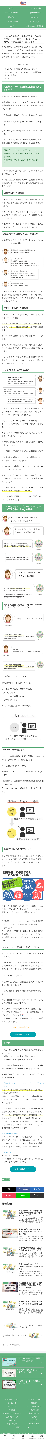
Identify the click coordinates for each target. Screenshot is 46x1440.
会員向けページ (12, 1417)
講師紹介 (34, 1403)
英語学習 (7, 1179)
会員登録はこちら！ (23, 1034)
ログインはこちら (34, 1399)
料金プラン (12, 1406)
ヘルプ (34, 1420)
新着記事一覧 (34, 1413)
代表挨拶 (12, 1410)
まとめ (7, 78)
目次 (20, 64)
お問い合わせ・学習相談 (12, 1413)
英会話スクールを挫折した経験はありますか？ (21, 69)
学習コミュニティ (23, 1427)
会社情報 (12, 1420)
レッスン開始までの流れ (34, 1406)
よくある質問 (34, 1410)
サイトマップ (12, 1424)
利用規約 (34, 1417)
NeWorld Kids (34, 1424)
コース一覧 (12, 1403)
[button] (37, 1195)
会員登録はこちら (12, 1399)
